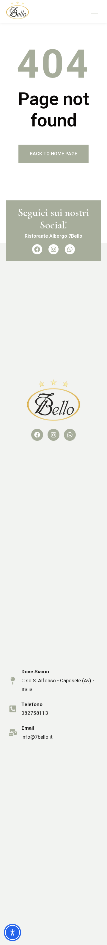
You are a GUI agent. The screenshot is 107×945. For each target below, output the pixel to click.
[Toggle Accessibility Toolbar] (12, 932)
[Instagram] (53, 249)
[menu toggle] (94, 11)
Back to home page (53, 154)
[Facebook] (37, 249)
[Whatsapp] (70, 249)
